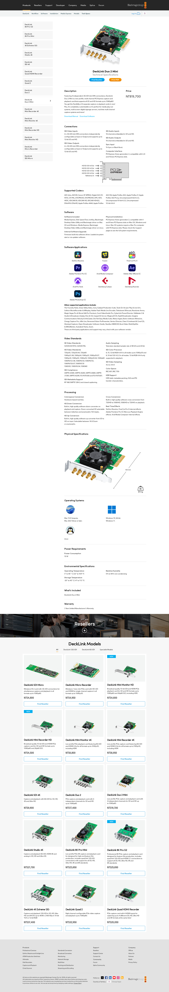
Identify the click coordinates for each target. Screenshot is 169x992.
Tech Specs (86, 13)
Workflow (35, 13)
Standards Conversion (65, 950)
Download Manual (71, 116)
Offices (130, 950)
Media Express (66, 13)
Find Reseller (97, 79)
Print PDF (115, 79)
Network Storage (63, 959)
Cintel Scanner (27, 968)
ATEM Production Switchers (31, 956)
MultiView (61, 962)
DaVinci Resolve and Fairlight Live (33, 953)
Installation (54, 13)
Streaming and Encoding (66, 968)
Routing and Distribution (66, 965)
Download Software (87, 116)
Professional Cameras (29, 950)
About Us (131, 953)
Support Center (98, 953)
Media (83, 5)
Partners (131, 956)
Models (76, 13)
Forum (101, 5)
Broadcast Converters (65, 953)
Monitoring (61, 956)
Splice (92, 5)
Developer (60, 5)
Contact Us (96, 956)
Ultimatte (26, 959)
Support (48, 5)
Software (44, 13)
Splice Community (99, 965)
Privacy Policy (132, 962)
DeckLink (26, 13)
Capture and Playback (29, 965)
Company (73, 5)
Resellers (38, 5)
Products (26, 5)
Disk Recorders (27, 962)
